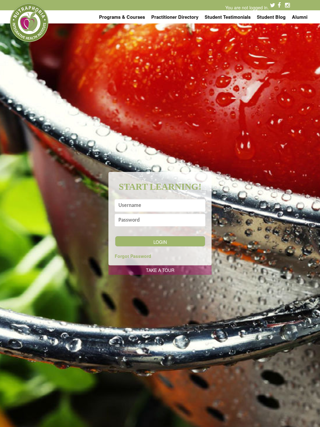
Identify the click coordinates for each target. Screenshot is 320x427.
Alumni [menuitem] (300, 16)
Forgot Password (133, 256)
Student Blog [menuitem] (271, 16)
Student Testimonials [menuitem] (228, 16)
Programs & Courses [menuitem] (122, 16)
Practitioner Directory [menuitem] (174, 16)
